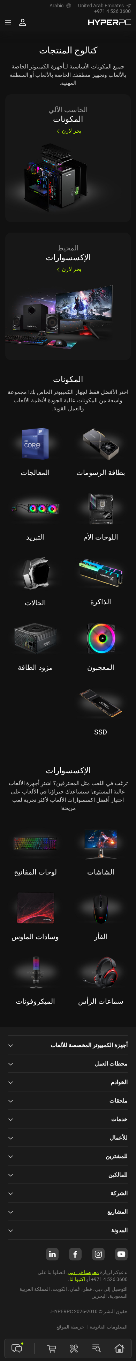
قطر (87, 1289)
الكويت (60, 1289)
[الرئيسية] (119, 1348)
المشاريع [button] (117, 1211)
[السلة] (51, 1348)
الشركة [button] (119, 1193)
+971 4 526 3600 (112, 11)
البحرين (99, 1296)
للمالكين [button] (118, 1174)
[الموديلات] (96, 1348)
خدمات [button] (119, 1118)
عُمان (75, 1289)
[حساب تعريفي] (22, 22)
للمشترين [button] (117, 1156)
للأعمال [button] (119, 1137)
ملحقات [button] (118, 1100)
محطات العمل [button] (111, 1063)
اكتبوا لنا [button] (77, 1279)
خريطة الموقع (70, 1326)
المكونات (68, 379)
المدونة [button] (119, 1230)
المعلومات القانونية (109, 1326)
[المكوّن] (74, 1348)
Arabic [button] (56, 5)
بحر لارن (71, 130)
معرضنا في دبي (83, 1272)
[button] (104, 5)
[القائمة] (8, 22)
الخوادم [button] (119, 1081)
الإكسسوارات (68, 770)
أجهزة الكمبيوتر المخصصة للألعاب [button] (89, 1044)
